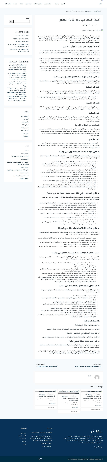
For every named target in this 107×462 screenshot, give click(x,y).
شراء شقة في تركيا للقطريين (46, 396)
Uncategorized (24, 153)
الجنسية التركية (38, 4)
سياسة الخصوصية (98, 447)
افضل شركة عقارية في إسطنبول (19, 156)
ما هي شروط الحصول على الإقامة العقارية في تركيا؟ (17, 84)
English (8, 4)
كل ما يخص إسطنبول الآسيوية (20, 175)
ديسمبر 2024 (25, 127)
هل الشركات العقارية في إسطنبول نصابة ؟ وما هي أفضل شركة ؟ (16, 92)
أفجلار (24, 444)
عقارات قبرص (47, 4)
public (26, 150)
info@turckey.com (46, 446)
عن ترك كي (29, 4)
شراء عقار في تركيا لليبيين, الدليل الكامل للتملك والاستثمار (92, 397)
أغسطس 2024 (24, 130)
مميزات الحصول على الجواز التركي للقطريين (70, 399)
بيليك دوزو (23, 433)
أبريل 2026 (25, 119)
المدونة (21, 4)
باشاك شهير (23, 439)
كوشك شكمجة (22, 436)
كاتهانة (24, 441)
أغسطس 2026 (24, 116)
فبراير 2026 (25, 125)
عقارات (56, 4)
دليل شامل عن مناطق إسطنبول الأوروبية (17, 170)
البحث (28, 18)
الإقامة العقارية (24, 159)
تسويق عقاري (88, 11)
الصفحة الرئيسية (97, 11)
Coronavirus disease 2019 (21, 35)
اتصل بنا (15, 4)
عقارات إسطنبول (23, 172)
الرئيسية (63, 4)
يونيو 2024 (25, 136)
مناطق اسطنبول (24, 178)
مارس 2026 (25, 122)
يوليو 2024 (25, 133)
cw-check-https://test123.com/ (20, 38)
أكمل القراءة (98, 405)
